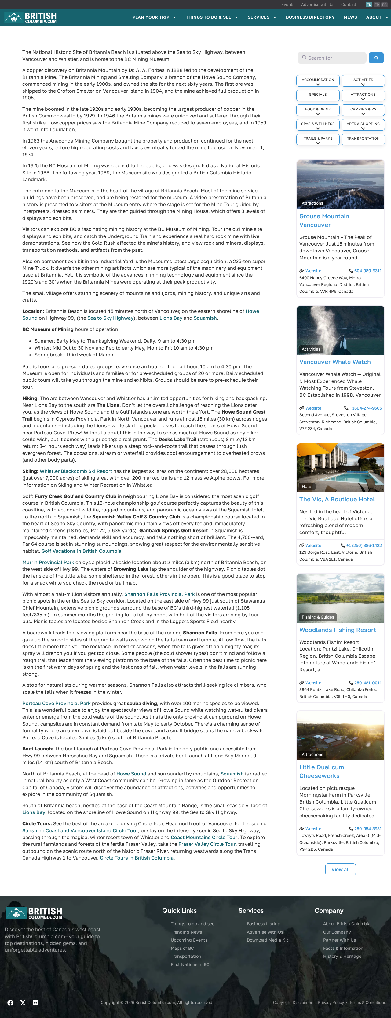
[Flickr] (35, 1002)
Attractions (363, 94)
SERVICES (258, 17)
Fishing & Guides (318, 617)
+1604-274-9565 (366, 408)
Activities (363, 79)
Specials (318, 94)
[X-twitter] (22, 1002)
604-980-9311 (368, 270)
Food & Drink (318, 109)
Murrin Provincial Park (48, 562)
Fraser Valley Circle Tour (207, 844)
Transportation (363, 138)
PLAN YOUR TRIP (151, 17)
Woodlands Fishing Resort (337, 629)
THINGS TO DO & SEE (208, 17)
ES (384, 4)
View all (340, 869)
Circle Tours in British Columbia (137, 858)
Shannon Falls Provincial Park (159, 594)
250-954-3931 (368, 828)
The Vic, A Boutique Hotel (337, 499)
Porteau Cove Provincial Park (56, 703)
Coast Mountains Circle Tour (204, 837)
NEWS (350, 17)
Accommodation (318, 79)
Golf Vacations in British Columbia (81, 551)
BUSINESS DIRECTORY (310, 17)
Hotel (307, 486)
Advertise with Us (317, 4)
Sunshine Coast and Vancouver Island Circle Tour (80, 830)
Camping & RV (363, 109)
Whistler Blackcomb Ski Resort (76, 471)
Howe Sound (131, 774)
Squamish (205, 318)
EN (369, 4)
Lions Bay (170, 318)
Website (313, 270)
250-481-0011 (368, 682)
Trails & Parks (318, 138)
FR (377, 4)
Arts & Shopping (363, 123)
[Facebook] (10, 1002)
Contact (348, 4)
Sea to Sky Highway (110, 318)
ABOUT (374, 17)
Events (287, 4)
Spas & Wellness (318, 123)
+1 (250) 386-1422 (364, 545)
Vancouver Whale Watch (335, 361)
